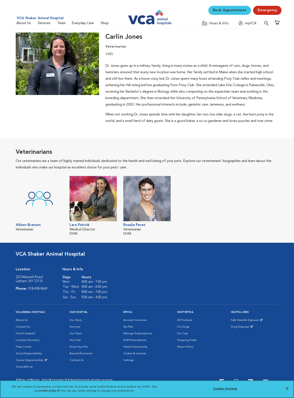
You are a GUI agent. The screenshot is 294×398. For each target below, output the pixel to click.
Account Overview (135, 320)
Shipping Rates (187, 340)
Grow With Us (24, 366)
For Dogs (183, 326)
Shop (105, 23)
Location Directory (27, 340)
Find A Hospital (25, 333)
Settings (128, 360)
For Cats (182, 333)
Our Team (76, 333)
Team (61, 23)
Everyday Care (83, 23)
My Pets (128, 326)
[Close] (287, 388)
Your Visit (75, 340)
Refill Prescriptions (134, 340)
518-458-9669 (37, 289)
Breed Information (81, 353)
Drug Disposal (242, 327)
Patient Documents (135, 346)
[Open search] (267, 23)
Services (44, 23)
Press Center (23, 346)
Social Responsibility (29, 353)
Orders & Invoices (134, 353)
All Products (184, 320)
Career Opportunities (30, 361)
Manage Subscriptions (137, 333)
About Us (23, 23)
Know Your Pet (79, 346)
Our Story (76, 320)
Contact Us (23, 326)
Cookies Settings (225, 388)
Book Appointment (229, 10)
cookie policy (49, 390)
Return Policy (185, 346)
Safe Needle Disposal (245, 321)
